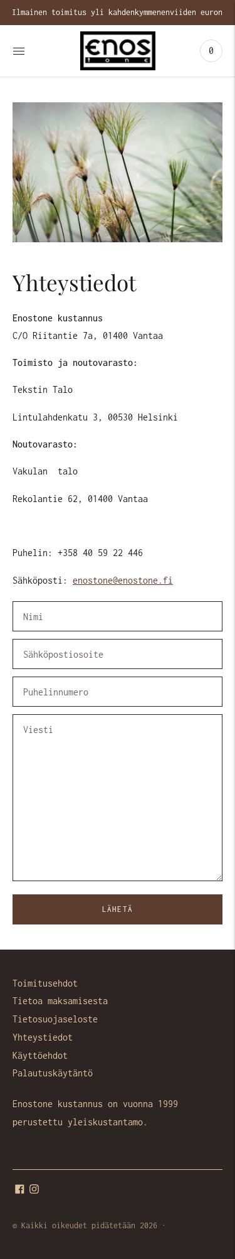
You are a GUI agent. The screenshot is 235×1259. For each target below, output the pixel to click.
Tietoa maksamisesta (60, 1000)
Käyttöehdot (40, 1055)
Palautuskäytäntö (53, 1073)
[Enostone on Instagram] (34, 1190)
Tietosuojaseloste (55, 1019)
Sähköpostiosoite (60, 640)
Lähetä (117, 909)
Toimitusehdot (45, 983)
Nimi (34, 602)
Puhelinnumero (53, 677)
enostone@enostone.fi (123, 580)
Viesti (38, 715)
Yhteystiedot (43, 1037)
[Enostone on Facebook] (19, 1190)
